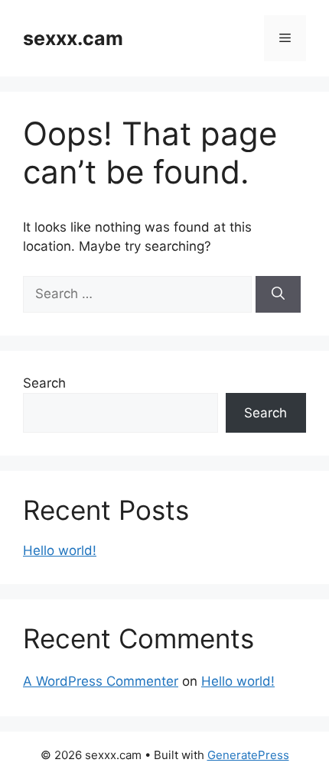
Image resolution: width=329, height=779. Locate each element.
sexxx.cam (73, 38)
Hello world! (59, 550)
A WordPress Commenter (100, 681)
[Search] (278, 294)
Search (44, 383)
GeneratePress (248, 755)
